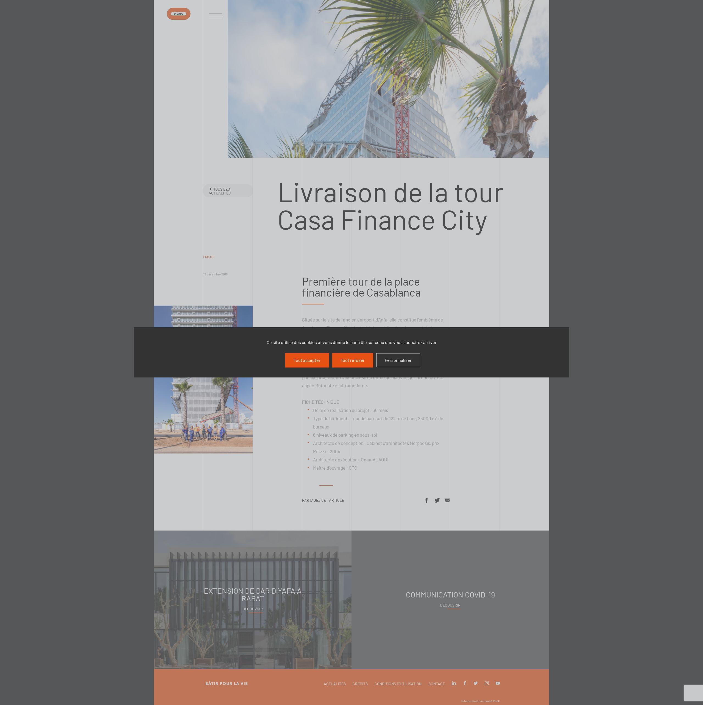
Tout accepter (307, 360)
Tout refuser (353, 360)
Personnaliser (398, 360)
